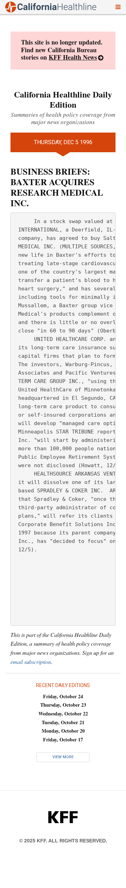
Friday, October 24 (63, 696)
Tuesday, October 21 (63, 722)
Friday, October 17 (63, 739)
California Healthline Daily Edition (63, 99)
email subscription (30, 661)
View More (63, 757)
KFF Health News (73, 57)
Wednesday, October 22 (63, 713)
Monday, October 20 (63, 730)
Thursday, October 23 (63, 704)
